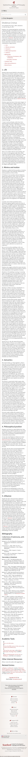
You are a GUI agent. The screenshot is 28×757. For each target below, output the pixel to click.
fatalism (11, 37)
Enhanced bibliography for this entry (12, 654)
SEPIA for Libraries (14, 726)
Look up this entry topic (9, 650)
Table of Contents (14, 698)
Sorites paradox (19, 672)
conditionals (10, 668)
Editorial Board (14, 712)
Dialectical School (21, 98)
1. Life (6, 45)
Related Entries (8, 65)
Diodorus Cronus (10, 669)
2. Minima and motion (10, 47)
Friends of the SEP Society (9, 647)
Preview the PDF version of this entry (12, 646)
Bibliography (8, 54)
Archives (13, 702)
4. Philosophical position (10, 50)
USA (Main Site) (5, 737)
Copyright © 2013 (13, 677)
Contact (13, 716)
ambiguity (4, 668)
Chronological (14, 701)
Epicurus (5, 526)
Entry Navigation (8, 18)
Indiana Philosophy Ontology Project (12, 651)
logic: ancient (22, 670)
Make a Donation (14, 725)
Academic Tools (8, 61)
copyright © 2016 (21, 747)
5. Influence (7, 52)
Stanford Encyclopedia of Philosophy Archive (14, 6)
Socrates (13, 672)
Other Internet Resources (10, 63)
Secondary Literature (12, 59)
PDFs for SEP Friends (14, 724)
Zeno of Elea (10, 673)
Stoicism (10, 518)
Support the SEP (14, 722)
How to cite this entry (8, 643)
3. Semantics (7, 49)
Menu (5, 11)
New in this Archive (14, 700)
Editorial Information (14, 709)
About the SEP (14, 710)
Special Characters (14, 714)
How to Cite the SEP (14, 713)
